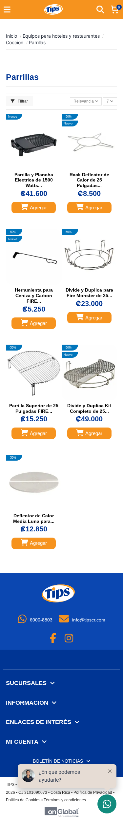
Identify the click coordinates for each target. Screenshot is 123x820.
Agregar (38, 207)
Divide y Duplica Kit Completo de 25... (89, 408)
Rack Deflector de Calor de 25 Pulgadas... (89, 180)
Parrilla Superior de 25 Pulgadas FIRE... (33, 408)
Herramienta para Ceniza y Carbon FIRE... (34, 295)
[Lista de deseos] (27, 167)
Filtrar (22, 101)
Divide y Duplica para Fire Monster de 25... (89, 292)
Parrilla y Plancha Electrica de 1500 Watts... (33, 180)
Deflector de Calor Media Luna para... (33, 518)
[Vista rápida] (40, 167)
